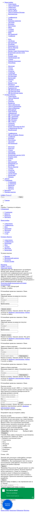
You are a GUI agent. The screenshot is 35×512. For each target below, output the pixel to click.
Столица (11, 29)
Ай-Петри (11, 41)
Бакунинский (12, 42)
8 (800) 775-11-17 (6, 195)
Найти (20, 197)
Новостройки (8, 2)
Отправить (4, 433)
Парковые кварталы (14, 21)
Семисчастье (12, 9)
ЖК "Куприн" (12, 120)
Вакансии (11, 185)
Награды (11, 188)
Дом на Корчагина (14, 104)
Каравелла (11, 103)
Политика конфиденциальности (11, 283)
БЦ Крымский (12, 34)
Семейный (11, 73)
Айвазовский (12, 113)
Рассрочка (7, 260)
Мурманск (11, 84)
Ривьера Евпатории (14, 61)
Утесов (10, 68)
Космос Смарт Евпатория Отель (18, 51)
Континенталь (12, 14)
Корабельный (12, 130)
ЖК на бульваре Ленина (16, 135)
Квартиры (13, 510)
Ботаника (11, 24)
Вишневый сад (13, 163)
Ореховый (11, 125)
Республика (12, 26)
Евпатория (11, 49)
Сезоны (10, 59)
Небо (9, 32)
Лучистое (11, 71)
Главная (7, 200)
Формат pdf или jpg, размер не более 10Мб (14, 429)
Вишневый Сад (13, 46)
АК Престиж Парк (14, 91)
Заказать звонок (6, 309)
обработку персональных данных (19, 312)
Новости (11, 187)
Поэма (10, 19)
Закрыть (3, 480)
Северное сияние (13, 86)
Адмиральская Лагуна (15, 128)
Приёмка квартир (7, 504)
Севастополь (12, 4)
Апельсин (11, 123)
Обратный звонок (6, 268)
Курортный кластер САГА (16, 52)
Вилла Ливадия (13, 47)
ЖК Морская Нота (14, 89)
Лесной (10, 99)
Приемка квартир (10, 192)
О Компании (5, 209)
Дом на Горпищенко (14, 106)
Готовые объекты (9, 94)
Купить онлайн (9, 261)
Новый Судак (12, 83)
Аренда (6, 178)
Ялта (9, 39)
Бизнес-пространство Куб (16, 126)
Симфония (11, 36)
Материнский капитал (11, 258)
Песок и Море (12, 10)
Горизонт (11, 101)
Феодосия (11, 66)
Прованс (11, 79)
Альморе (11, 31)
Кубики (10, 54)
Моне (10, 27)
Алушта (10, 69)
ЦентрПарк (11, 63)
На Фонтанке (12, 76)
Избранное (20, 510)
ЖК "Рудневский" (14, 115)
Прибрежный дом (14, 57)
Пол (2, 399)
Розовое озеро (12, 56)
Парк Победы (12, 111)
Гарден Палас (12, 74)
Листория (11, 22)
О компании (8, 180)
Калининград (12, 88)
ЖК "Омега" (12, 121)
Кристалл (11, 148)
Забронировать (23, 356)
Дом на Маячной (13, 5)
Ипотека (7, 256)
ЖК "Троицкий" (13, 116)
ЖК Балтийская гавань (15, 93)
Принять (3, 466)
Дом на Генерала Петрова (16, 12)
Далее (21, 402)
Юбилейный (12, 110)
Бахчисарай (11, 78)
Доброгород (12, 7)
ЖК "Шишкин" (13, 118)
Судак (10, 81)
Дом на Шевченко (14, 108)
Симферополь (12, 17)
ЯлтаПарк (11, 44)
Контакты (7, 190)
